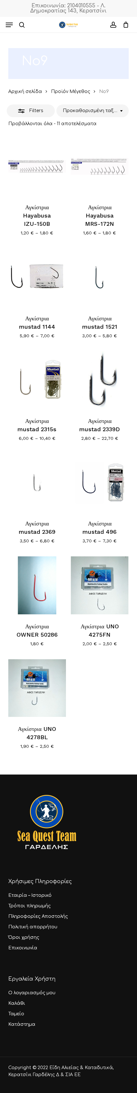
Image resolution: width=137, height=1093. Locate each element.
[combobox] (92, 110)
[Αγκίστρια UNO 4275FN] (99, 585)
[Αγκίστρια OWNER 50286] (37, 585)
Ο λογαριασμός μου (31, 992)
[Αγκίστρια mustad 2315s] (37, 380)
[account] (112, 25)
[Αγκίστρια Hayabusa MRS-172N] (99, 166)
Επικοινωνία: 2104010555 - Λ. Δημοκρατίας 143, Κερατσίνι (68, 8)
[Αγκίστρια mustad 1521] (99, 277)
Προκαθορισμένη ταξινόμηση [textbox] (90, 110)
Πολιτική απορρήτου (32, 927)
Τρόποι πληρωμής (29, 906)
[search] (22, 25)
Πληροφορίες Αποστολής (38, 916)
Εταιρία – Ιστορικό (30, 895)
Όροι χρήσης (23, 937)
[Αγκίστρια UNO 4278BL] (37, 688)
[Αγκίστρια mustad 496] (99, 482)
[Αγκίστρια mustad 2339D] (99, 380)
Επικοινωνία (22, 948)
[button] (9, 25)
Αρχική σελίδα (25, 91)
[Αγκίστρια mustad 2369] (37, 482)
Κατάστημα (21, 1024)
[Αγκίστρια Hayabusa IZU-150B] (37, 166)
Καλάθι (16, 1003)
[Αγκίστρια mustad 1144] (37, 277)
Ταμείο (16, 1013)
